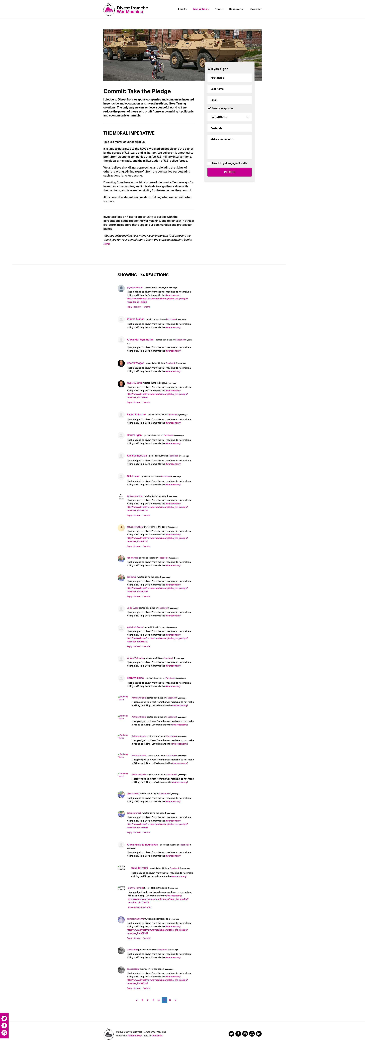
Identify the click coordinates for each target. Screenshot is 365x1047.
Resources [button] (236, 9)
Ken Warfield (132, 558)
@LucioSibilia (133, 969)
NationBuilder (134, 1035)
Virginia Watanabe (135, 658)
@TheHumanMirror (136, 919)
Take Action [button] (200, 9)
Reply (129, 307)
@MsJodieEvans (135, 627)
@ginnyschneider (135, 287)
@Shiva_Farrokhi (136, 888)
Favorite (146, 307)
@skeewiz (131, 577)
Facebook (171, 319)
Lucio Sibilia (132, 950)
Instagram (245, 1034)
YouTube (252, 1034)
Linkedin (259, 1034)
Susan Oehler (133, 794)
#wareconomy (173, 295)
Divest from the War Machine (108, 1034)
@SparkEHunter (134, 383)
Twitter (4, 1018)
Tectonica (157, 1035)
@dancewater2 (134, 813)
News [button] (218, 9)
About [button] (182, 9)
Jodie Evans (132, 608)
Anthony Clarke (139, 698)
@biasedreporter (135, 496)
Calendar (256, 9)
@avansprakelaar (135, 527)
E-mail (4, 1033)
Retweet (137, 307)
